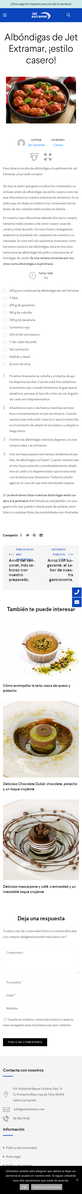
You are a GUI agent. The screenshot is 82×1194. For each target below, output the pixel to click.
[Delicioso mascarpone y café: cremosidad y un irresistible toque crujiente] (41, 839)
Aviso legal (13, 1156)
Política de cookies (19, 1165)
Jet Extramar (36, 145)
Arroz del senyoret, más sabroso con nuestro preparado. (21, 555)
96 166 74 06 (21, 1118)
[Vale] (77, 1180)
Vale (24, 1187)
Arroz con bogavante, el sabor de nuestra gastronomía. (60, 555)
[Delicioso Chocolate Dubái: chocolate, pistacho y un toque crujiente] (41, 739)
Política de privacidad (21, 1148)
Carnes (58, 145)
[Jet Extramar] (41, 15)
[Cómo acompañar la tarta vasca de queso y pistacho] (41, 650)
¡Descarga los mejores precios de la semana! (41, 4)
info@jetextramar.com (29, 1109)
